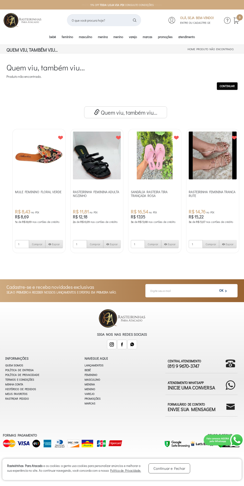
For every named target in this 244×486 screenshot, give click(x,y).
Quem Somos (14, 365)
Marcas (147, 37)
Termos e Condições (19, 379)
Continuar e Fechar (169, 468)
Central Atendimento (184, 363)
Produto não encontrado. (215, 49)
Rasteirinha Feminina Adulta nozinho (96, 193)
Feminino (67, 37)
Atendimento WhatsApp (191, 385)
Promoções (165, 37)
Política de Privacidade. (125, 470)
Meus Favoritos (16, 394)
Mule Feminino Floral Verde (38, 192)
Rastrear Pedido (17, 398)
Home (191, 49)
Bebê (52, 37)
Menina (103, 37)
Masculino (85, 37)
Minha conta (14, 384)
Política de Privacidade (22, 375)
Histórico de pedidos (20, 389)
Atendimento (186, 37)
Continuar (227, 86)
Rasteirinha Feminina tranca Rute (212, 193)
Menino (118, 37)
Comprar (37, 244)
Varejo (133, 37)
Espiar (55, 244)
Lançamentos (94, 365)
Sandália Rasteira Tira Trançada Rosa (149, 193)
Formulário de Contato (192, 407)
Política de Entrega (19, 370)
